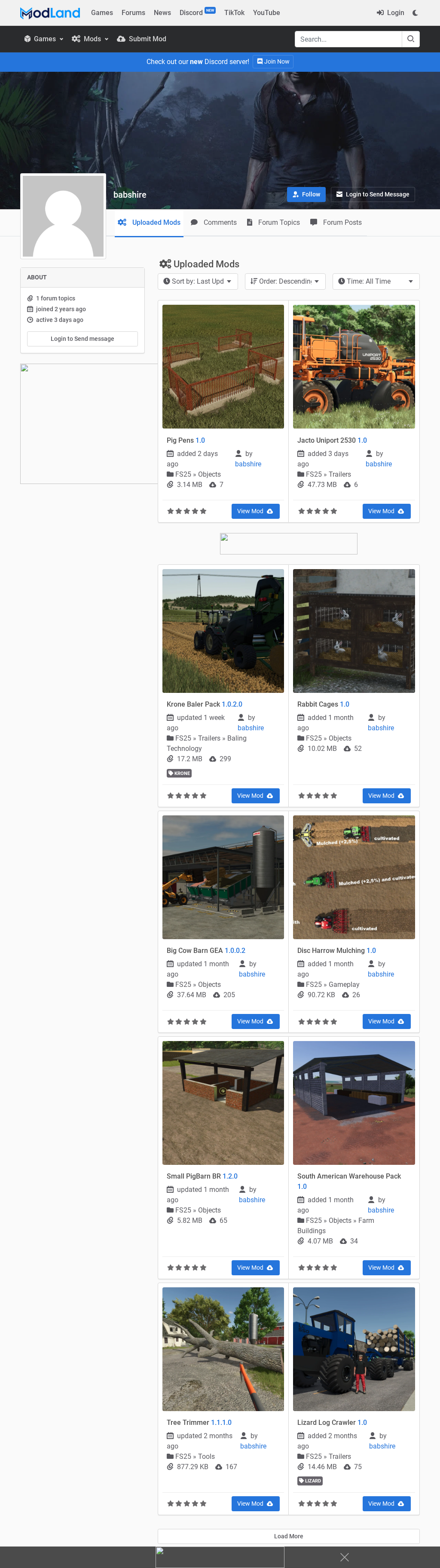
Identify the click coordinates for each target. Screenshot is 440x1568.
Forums (133, 13)
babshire (249, 464)
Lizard (312, 1481)
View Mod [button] (251, 511)
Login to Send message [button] (82, 338)
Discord (197, 12)
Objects (209, 474)
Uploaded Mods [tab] (155, 222)
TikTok (234, 13)
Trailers (340, 474)
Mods (92, 39)
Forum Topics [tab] (278, 222)
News (162, 13)
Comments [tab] (219, 222)
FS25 (184, 474)
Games (102, 13)
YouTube (266, 13)
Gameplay (344, 984)
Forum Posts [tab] (341, 222)
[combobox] (198, 281)
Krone (181, 773)
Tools (206, 1456)
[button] (306, 194)
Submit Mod (146, 39)
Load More (288, 1536)
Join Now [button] (276, 61)
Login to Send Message (377, 194)
